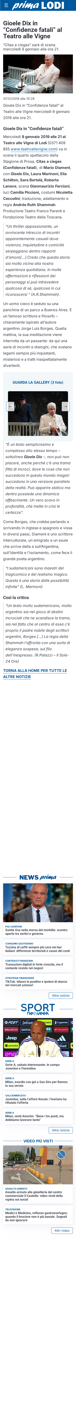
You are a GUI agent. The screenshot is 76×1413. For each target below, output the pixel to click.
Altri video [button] (62, 1230)
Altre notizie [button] (61, 995)
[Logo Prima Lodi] (38, 5)
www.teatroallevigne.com (33, 149)
